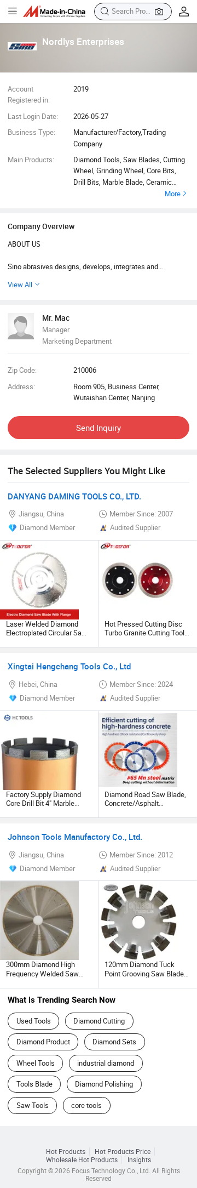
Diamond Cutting (99, 1021)
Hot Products (65, 1151)
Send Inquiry (98, 427)
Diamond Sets (114, 1042)
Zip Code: (22, 370)
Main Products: (31, 159)
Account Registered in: (29, 94)
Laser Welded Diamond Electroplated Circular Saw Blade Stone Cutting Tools (46, 633)
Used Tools (33, 1021)
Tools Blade (34, 1084)
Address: (21, 386)
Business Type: (31, 132)
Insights (139, 1160)
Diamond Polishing (104, 1084)
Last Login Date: (33, 116)
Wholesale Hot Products (82, 1160)
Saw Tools (32, 1105)
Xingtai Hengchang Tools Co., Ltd (69, 666)
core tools (86, 1105)
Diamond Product (43, 1042)
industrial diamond (105, 1063)
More (173, 193)
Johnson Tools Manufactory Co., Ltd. (75, 836)
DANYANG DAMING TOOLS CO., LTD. (74, 496)
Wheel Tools (35, 1063)
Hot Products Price (122, 1151)
